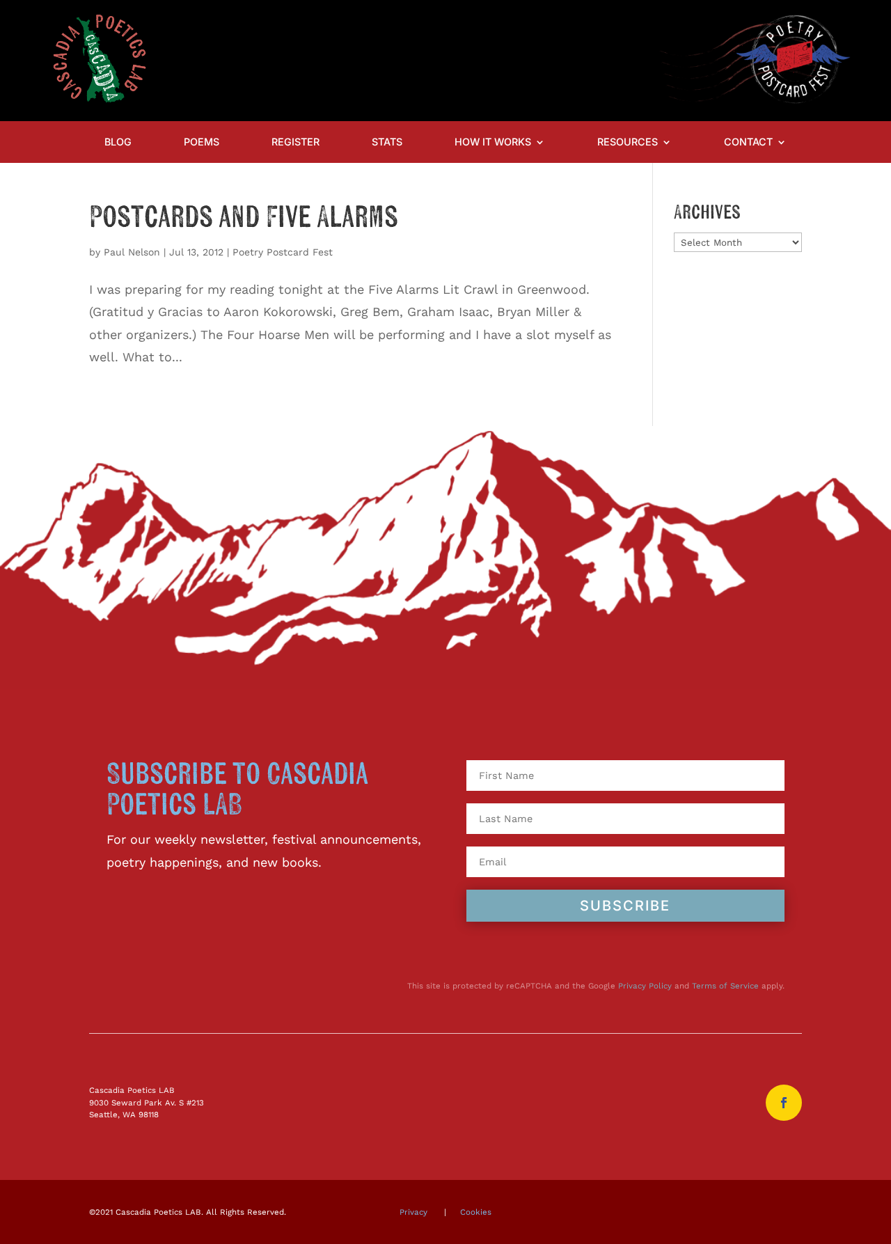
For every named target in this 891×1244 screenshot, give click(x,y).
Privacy (413, 1212)
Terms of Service (725, 986)
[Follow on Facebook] (784, 1103)
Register (295, 142)
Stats (387, 142)
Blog (118, 142)
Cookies (475, 1212)
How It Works (493, 142)
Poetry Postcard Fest (282, 252)
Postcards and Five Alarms (243, 218)
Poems (201, 142)
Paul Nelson (132, 252)
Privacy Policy (645, 986)
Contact (748, 142)
